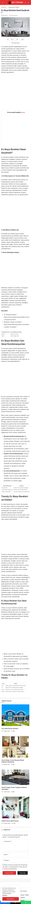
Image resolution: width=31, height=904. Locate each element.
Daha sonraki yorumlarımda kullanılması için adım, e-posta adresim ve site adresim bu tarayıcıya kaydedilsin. (14, 867)
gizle (23, 112)
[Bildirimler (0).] (28, 2)
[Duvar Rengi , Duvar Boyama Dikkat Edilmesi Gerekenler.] (15, 747)
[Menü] (2, 2)
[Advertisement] (14, 93)
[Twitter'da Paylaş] (15, 902)
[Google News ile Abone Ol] (15, 42)
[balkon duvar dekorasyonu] (15, 807)
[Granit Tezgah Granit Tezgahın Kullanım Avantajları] (15, 777)
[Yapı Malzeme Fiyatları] (15, 2)
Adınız (6, 854)
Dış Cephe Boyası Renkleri (10, 728)
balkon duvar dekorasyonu (10, 821)
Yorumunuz (7, 841)
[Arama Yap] (25, 2)
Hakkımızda (21, 895)
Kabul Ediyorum (10, 899)
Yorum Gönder (9, 873)
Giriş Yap (22, 873)
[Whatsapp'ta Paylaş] (26, 902)
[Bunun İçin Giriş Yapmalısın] (7, 39)
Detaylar (4, 895)
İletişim (27, 895)
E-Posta (6, 860)
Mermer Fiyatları (20, 897)
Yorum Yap (6, 829)
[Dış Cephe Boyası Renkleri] (15, 715)
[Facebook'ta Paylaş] (5, 902)
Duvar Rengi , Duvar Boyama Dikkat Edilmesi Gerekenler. (13, 761)
